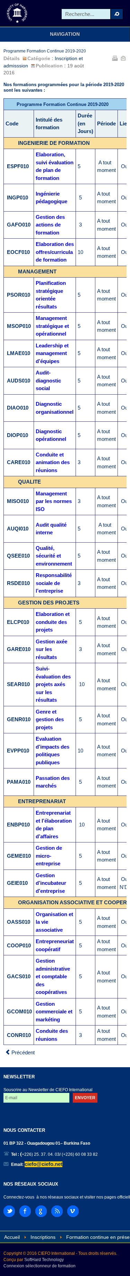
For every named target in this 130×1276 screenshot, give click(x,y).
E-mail (123, 58)
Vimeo (73, 1211)
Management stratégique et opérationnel (52, 326)
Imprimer (115, 58)
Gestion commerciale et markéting (54, 1011)
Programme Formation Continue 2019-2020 (44, 51)
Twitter (9, 1211)
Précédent (22, 1052)
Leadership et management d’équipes (52, 353)
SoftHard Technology (44, 1259)
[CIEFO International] (17, 13)
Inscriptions (43, 1237)
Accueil (12, 1237)
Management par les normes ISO (54, 501)
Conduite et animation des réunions (53, 462)
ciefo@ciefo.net (43, 1164)
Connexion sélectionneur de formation (39, 1265)
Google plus (41, 1211)
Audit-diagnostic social (48, 380)
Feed (57, 1211)
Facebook (25, 1211)
